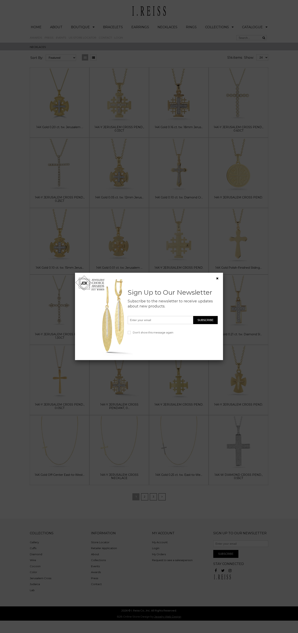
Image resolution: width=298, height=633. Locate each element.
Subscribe (205, 320)
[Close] (217, 278)
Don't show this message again (153, 332)
